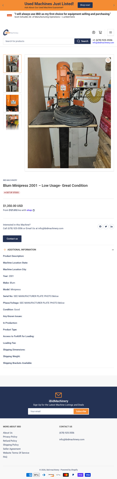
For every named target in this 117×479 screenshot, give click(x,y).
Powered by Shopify (69, 470)
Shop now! (85, 5)
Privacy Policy (10, 436)
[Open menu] (110, 32)
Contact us (12, 238)
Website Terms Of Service (16, 452)
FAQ (5, 457)
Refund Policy (10, 440)
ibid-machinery (10, 180)
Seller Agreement (12, 449)
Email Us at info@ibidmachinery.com (44, 228)
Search (84, 41)
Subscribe (81, 411)
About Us (7, 432)
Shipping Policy (11, 444)
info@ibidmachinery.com (103, 42)
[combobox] (47, 41)
